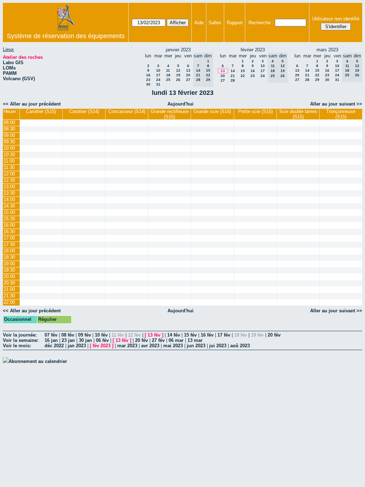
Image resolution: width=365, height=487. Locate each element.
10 (158, 70)
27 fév (158, 340)
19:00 (9, 263)
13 (188, 70)
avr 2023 (150, 345)
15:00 (9, 212)
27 (188, 80)
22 (243, 76)
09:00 (9, 135)
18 (168, 75)
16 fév (207, 335)
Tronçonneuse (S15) (340, 114)
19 (178, 75)
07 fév (51, 335)
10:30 (9, 154)
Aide (199, 22)
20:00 (9, 276)
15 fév (190, 335)
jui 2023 (217, 345)
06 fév (102, 340)
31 (158, 84)
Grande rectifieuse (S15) (170, 114)
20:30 (9, 283)
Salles (215, 22)
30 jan (85, 340)
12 (178, 70)
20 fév (274, 335)
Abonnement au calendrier (38, 361)
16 (148, 75)
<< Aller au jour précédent (32, 104)
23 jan (68, 340)
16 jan (51, 340)
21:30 (9, 295)
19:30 (9, 270)
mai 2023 (173, 345)
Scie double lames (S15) (298, 114)
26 (178, 80)
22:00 (9, 302)
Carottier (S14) (84, 111)
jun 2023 (196, 345)
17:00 (9, 238)
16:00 (9, 225)
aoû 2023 (240, 345)
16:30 (9, 231)
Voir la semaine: (20, 340)
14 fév (173, 335)
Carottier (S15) (41, 111)
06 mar (176, 340)
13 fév (154, 335)
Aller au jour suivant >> (336, 104)
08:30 (9, 129)
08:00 (9, 122)
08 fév (67, 335)
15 (243, 71)
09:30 (9, 141)
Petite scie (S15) (255, 111)
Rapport (235, 22)
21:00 (9, 289)
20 (188, 75)
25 (168, 80)
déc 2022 (54, 345)
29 (317, 80)
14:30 (9, 206)
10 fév (101, 335)
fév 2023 (101, 345)
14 (233, 71)
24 (158, 80)
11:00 (9, 161)
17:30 (9, 244)
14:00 (9, 199)
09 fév (84, 335)
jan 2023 (77, 345)
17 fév (223, 335)
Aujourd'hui (181, 104)
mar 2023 (127, 345)
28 (233, 80)
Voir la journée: (20, 335)
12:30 (9, 180)
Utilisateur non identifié (335, 18)
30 (148, 84)
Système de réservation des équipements (66, 36)
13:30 (9, 193)
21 (233, 76)
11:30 (9, 167)
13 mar (194, 340)
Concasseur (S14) (126, 111)
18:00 (9, 250)
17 (158, 75)
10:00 (9, 148)
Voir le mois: (17, 345)
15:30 (9, 218)
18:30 (9, 257)
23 (148, 80)
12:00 (9, 173)
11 (168, 70)
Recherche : (260, 22)
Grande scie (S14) (212, 111)
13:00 (9, 186)
